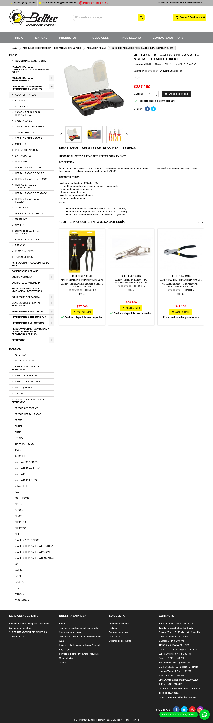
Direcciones (114, 636)
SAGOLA (19, 510)
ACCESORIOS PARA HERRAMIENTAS (22, 79)
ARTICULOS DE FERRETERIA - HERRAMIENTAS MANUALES (28, 87)
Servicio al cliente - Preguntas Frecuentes (29, 623)
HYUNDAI (19, 438)
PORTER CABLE (22, 498)
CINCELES (20, 144)
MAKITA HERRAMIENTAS (27, 468)
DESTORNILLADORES (26, 150)
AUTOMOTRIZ (22, 100)
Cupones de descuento (120, 641)
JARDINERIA (21, 207)
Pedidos (113, 628)
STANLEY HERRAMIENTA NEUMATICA (34, 558)
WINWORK (19, 594)
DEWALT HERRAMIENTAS (27, 414)
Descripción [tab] (68, 148)
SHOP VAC (20, 528)
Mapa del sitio (66, 658)
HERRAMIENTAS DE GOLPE (29, 173)
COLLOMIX (20, 393)
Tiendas (63, 662)
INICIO (19, 37)
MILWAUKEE (21, 486)
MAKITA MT (20, 474)
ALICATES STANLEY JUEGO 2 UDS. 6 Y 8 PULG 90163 (82, 285)
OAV (16, 492)
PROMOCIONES (99, 37)
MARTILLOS (21, 219)
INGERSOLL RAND (24, 444)
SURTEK (18, 564)
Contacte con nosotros (20, 628)
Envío (62, 623)
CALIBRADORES (23, 121)
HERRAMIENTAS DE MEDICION (31, 179)
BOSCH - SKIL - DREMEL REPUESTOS (26, 368)
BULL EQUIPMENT (24, 387)
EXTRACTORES (23, 156)
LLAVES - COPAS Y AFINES (29, 213)
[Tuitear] (153, 108)
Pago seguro (131, 37)
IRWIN (17, 450)
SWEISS (18, 570)
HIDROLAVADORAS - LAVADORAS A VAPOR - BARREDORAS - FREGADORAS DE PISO (30, 332)
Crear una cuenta (193, 3)
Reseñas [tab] (129, 148)
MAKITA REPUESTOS (25, 480)
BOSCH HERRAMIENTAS (27, 381)
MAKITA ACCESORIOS (26, 462)
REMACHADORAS (24, 251)
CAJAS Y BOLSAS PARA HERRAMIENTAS (27, 113)
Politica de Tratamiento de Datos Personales (80, 645)
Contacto (166, 615)
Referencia (139, 64)
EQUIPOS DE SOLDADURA (26, 297)
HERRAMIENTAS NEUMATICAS (28, 323)
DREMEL (19, 420)
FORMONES (21, 161)
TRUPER (18, 588)
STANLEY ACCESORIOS (26, 540)
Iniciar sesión (176, 3)
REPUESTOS (18, 340)
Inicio (13, 55)
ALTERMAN (20, 355)
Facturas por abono (118, 632)
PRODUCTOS (68, 37)
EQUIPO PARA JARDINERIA (26, 283)
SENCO (18, 516)
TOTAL (17, 576)
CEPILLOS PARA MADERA (28, 138)
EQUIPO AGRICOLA (22, 277)
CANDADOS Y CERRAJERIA (29, 126)
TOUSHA (19, 582)
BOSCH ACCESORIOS (25, 375)
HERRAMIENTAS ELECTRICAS (27, 311)
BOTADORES (22, 106)
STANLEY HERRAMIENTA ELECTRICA (33, 546)
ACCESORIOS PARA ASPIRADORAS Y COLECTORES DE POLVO (30, 69)
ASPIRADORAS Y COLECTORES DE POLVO (30, 264)
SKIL (16, 534)
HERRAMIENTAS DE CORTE (29, 167)
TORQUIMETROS (24, 257)
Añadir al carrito (176, 93)
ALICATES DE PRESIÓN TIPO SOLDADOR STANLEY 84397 (131, 281)
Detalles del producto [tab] (100, 148)
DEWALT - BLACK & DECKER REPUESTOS (28, 401)
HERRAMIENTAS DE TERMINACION (25, 186)
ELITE (17, 432)
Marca (158, 64)
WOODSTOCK (21, 600)
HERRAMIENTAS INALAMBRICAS (29, 317)
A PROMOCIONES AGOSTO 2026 (29, 61)
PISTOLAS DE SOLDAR (27, 239)
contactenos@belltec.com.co (62, 3)
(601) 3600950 (29, 3)
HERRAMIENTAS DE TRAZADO (31, 193)
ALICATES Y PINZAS (25, 95)
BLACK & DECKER (24, 361)
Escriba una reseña (172, 71)
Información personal (119, 623)
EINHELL (19, 426)
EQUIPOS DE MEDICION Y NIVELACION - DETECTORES (27, 290)
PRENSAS (20, 245)
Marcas (15, 349)
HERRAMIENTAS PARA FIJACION (27, 200)
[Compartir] (147, 108)
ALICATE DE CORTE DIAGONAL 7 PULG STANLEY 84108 (181, 285)
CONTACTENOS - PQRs (168, 37)
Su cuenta (117, 615)
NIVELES (19, 225)
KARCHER (19, 456)
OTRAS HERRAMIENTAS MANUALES (27, 232)
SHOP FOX (20, 522)
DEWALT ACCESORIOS (26, 408)
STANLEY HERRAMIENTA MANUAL (32, 552)
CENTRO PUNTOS (24, 132)
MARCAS (41, 37)
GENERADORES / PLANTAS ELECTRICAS (26, 304)
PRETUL (18, 504)
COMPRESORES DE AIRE (25, 271)
